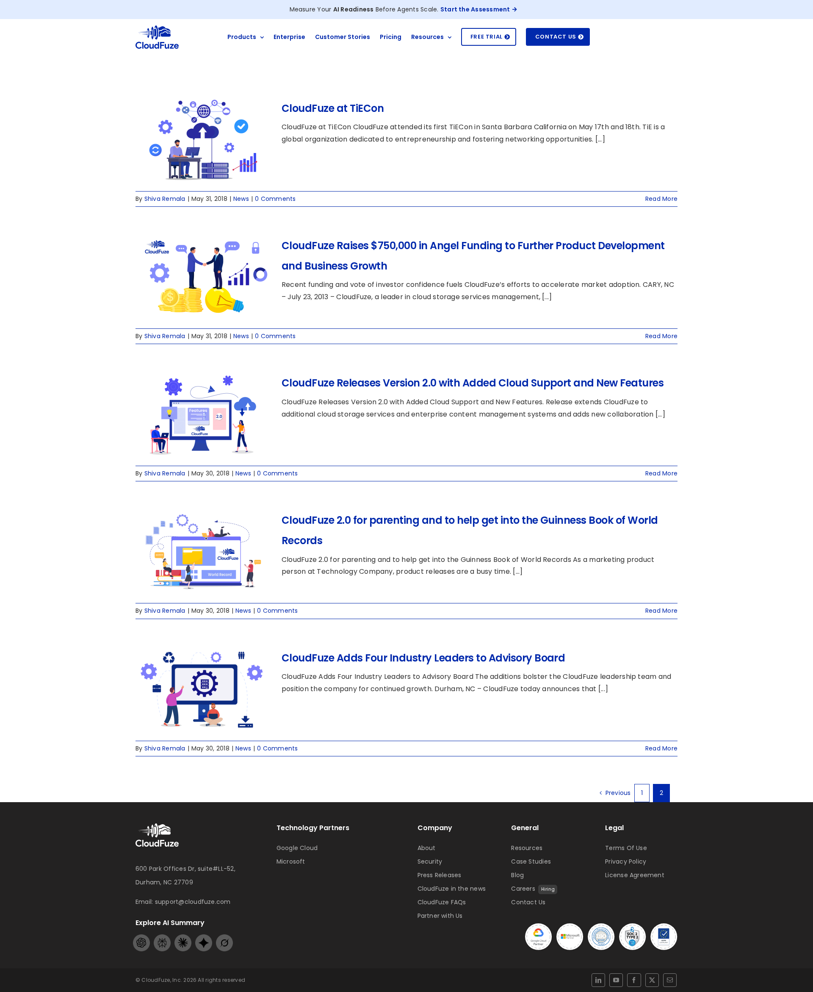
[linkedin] (598, 980)
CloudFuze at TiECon (189, 140)
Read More (661, 199)
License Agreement (634, 875)
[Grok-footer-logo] (224, 937)
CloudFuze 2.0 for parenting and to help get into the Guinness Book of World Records (189, 552)
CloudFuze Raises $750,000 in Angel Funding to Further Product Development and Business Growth (189, 277)
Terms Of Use (626, 848)
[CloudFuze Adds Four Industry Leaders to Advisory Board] (203, 689)
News (241, 199)
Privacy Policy (625, 861)
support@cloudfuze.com (193, 902)
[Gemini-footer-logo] (203, 937)
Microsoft (291, 861)
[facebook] (634, 980)
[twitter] (652, 980)
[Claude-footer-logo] (182, 937)
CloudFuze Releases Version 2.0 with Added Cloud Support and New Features (189, 414)
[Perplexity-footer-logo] (162, 937)
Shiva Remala (164, 199)
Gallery (217, 140)
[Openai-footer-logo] (141, 937)
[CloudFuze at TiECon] (203, 140)
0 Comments (275, 199)
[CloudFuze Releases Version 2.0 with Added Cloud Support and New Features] (203, 414)
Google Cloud (297, 848)
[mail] (670, 980)
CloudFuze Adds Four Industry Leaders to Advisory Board (189, 689)
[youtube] (616, 980)
